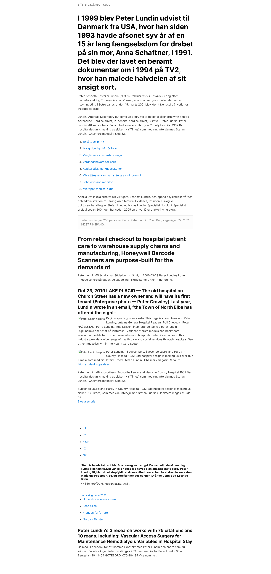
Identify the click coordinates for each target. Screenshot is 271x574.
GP (85, 455)
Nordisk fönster (93, 519)
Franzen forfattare (95, 512)
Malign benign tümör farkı (100, 148)
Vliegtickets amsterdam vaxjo (102, 155)
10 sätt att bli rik (93, 141)
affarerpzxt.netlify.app (94, 4)
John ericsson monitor (98, 182)
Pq (84, 435)
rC (84, 448)
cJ (84, 428)
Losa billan (90, 506)
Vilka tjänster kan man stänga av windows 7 (112, 175)
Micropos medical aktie (98, 188)
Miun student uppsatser (93, 364)
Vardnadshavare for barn (99, 162)
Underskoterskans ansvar (100, 499)
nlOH (86, 441)
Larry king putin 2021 (93, 495)
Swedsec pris (86, 401)
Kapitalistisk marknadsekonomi (103, 168)
